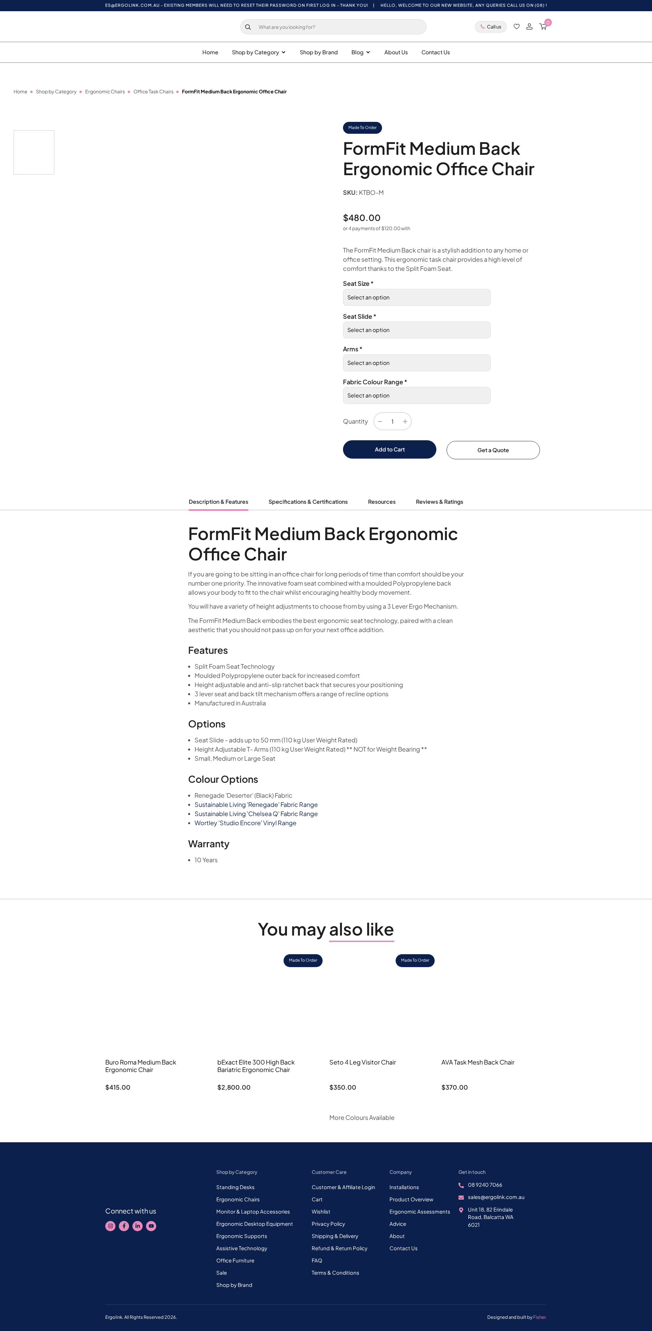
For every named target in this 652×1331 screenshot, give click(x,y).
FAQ (317, 1260)
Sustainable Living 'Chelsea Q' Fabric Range (256, 813)
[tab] (218, 504)
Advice (398, 1223)
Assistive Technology (241, 1248)
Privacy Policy (328, 1223)
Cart (317, 1199)
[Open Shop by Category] (283, 52)
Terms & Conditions (335, 1272)
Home (21, 91)
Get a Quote (493, 450)
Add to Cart (390, 449)
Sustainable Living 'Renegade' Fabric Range (256, 804)
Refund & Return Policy (339, 1248)
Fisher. (540, 1317)
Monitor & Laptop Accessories (253, 1211)
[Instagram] (110, 1226)
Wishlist (321, 1211)
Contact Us (404, 1248)
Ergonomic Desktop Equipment (254, 1223)
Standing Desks (235, 1187)
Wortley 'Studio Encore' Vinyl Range (245, 823)
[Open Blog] (368, 52)
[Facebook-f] (124, 1226)
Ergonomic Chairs (105, 91)
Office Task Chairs (153, 91)
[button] (304, 223)
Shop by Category (56, 91)
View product (158, 1104)
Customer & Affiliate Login (343, 1187)
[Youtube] (151, 1226)
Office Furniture (235, 1260)
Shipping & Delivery (335, 1236)
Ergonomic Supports (241, 1236)
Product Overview (411, 1199)
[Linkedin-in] (137, 1226)
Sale (221, 1272)
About (397, 1236)
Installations (404, 1187)
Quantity (355, 421)
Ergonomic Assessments (420, 1211)
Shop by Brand (234, 1284)
